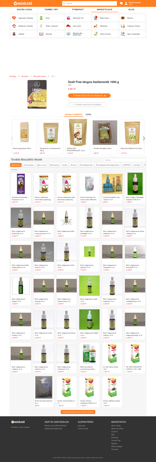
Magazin (114, 443)
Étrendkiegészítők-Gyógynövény (107, 165)
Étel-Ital (73, 165)
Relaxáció (14, 169)
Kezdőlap (13, 76)
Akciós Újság (116, 425)
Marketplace (104, 9)
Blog (131, 9)
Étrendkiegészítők (86, 165)
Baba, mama (41, 165)
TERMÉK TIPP (51, 9)
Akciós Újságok (116, 446)
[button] (145, 164)
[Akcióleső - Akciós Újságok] (22, 3)
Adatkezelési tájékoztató (53, 428)
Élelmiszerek (54, 165)
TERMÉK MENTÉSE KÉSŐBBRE (88, 104)
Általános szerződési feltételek (55, 425)
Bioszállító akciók (40, 76)
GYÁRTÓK (126, 165)
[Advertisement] (78, 57)
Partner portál (83, 428)
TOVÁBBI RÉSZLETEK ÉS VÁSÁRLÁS (88, 95)
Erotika (64, 165)
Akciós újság (24, 9)
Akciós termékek (117, 428)
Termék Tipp (115, 440)
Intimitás (137, 165)
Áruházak (25, 76)
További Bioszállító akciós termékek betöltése (78, 412)
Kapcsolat (81, 425)
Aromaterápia (29, 165)
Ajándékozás (15, 165)
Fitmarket (78, 9)
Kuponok (114, 431)
